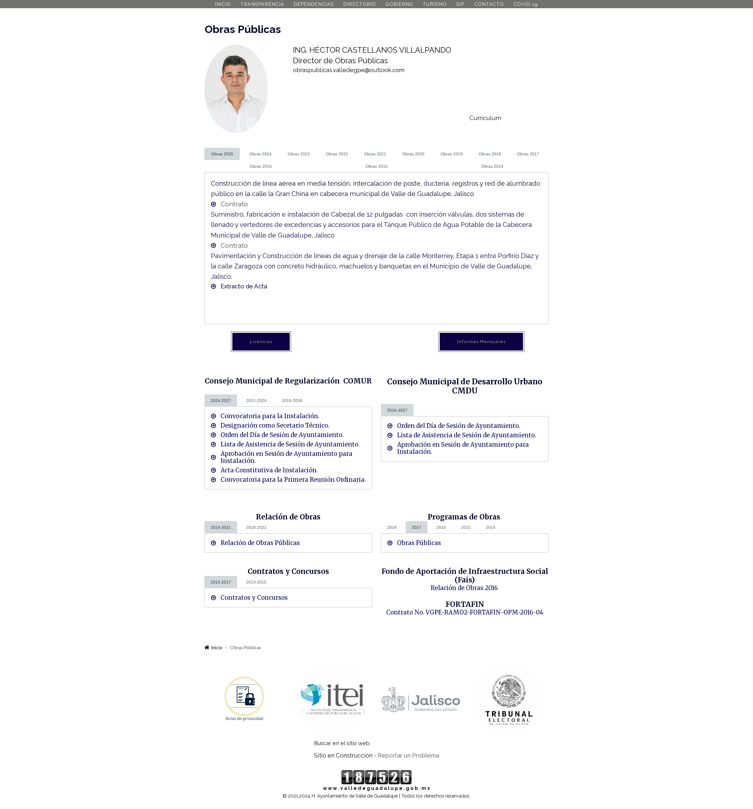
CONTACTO (489, 4)
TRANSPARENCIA (262, 4)
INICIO (223, 4)
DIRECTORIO (359, 4)
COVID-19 (526, 4)
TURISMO (435, 4)
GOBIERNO (399, 4)
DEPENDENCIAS (314, 4)
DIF (460, 4)
